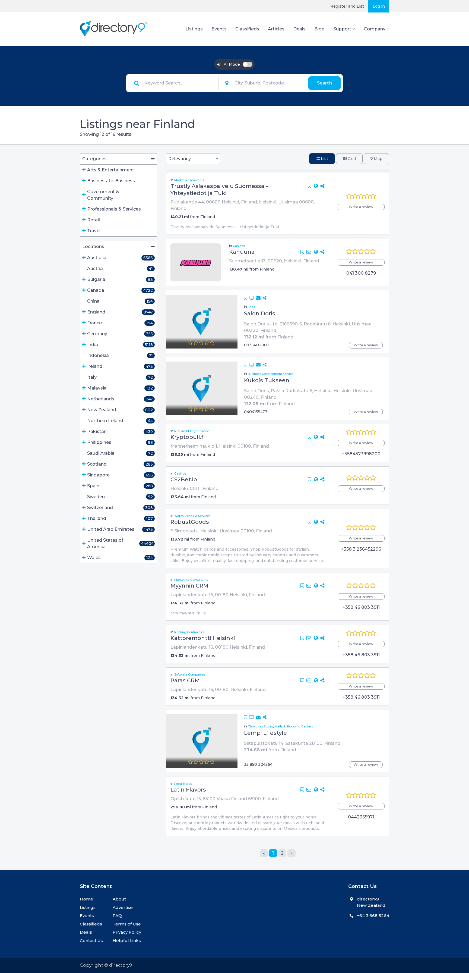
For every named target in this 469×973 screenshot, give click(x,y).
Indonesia (98, 355)
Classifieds (247, 29)
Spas (251, 307)
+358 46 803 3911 (361, 607)
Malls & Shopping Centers (294, 726)
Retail (93, 219)
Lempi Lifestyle (265, 733)
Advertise (123, 907)
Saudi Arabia (101, 453)
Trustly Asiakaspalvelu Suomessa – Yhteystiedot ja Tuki (219, 189)
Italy (92, 377)
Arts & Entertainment (110, 169)
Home (86, 899)
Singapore (98, 475)
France (94, 322)
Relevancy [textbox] (179, 158)
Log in (379, 6)
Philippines (99, 442)
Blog (319, 29)
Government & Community (103, 195)
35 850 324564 (258, 764)
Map (377, 158)
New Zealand (101, 409)
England (96, 312)
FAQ (117, 915)
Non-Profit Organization (192, 431)
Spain (93, 485)
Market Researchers (189, 180)
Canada (95, 290)
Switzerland (100, 507)
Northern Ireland (105, 420)
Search (324, 83)
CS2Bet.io (183, 479)
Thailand (96, 518)
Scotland (97, 464)
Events (219, 29)
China (93, 301)
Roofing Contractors (189, 632)
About (119, 899)
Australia (96, 257)
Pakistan (97, 431)
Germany (97, 333)
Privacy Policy (127, 932)
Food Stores (183, 784)
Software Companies (189, 674)
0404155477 (255, 411)
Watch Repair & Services (192, 516)
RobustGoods (189, 522)
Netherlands (100, 398)
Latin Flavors (188, 789)
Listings (194, 29)
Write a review (361, 207)
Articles (276, 29)
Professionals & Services (114, 209)
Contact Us (91, 940)
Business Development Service (270, 374)
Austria (95, 268)
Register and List (347, 6)
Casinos (239, 246)
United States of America (105, 543)
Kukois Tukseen (266, 380)
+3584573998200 (361, 453)
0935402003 (256, 345)
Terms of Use (127, 924)
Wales (94, 557)
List (324, 158)
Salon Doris (259, 313)
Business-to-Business (111, 180)
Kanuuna (242, 252)
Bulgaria (96, 279)
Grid (351, 158)
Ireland (94, 366)
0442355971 (361, 817)
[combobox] (193, 158)
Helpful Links (127, 940)
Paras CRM (185, 680)
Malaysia (97, 388)
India (92, 344)
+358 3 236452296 (361, 549)
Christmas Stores (260, 726)
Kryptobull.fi (187, 437)
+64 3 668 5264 (373, 915)
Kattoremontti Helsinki (202, 638)
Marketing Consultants (191, 580)
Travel (93, 230)
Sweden (96, 496)
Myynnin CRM (189, 585)
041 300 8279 (361, 273)
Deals (299, 29)
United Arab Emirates (110, 529)
